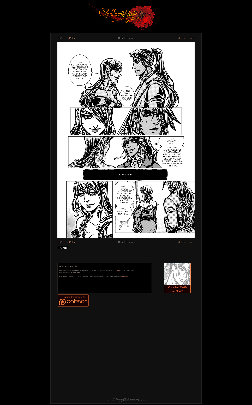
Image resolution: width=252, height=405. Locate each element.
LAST (192, 38)
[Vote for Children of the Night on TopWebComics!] (177, 292)
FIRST (60, 38)
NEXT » (181, 38)
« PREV (71, 38)
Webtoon (119, 270)
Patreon (124, 276)
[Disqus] (123, 349)
